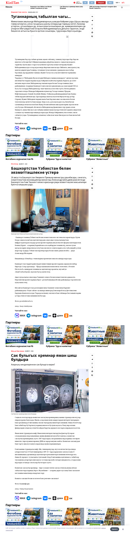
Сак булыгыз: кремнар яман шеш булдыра (71, 7)
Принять (115, 529)
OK (92, 3)
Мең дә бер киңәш (17, 351)
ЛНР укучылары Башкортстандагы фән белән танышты (102, 7)
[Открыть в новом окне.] (20, 128)
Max (110, 3)
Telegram (101, 3)
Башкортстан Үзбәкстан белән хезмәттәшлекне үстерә (41, 7)
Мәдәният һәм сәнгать (19, 12)
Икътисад (14, 164)
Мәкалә (9, 7)
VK (85, 3)
